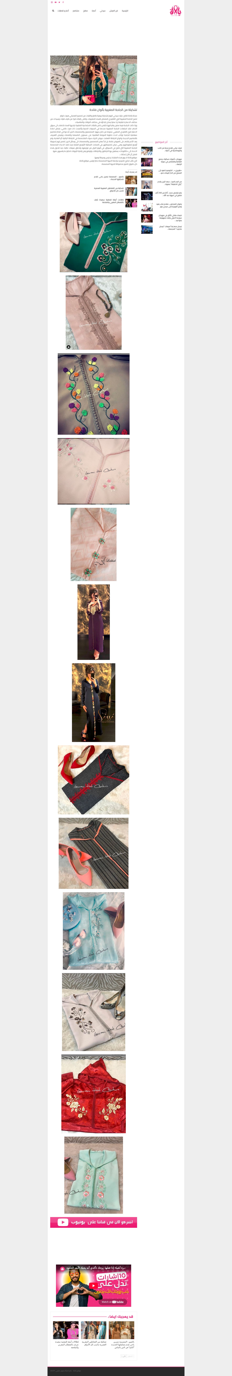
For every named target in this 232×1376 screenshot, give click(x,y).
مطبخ (85, 11)
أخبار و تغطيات (63, 11)
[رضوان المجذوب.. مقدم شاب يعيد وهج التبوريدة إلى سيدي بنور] (147, 207)
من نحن (180, 2)
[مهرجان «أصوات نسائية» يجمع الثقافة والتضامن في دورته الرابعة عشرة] (147, 162)
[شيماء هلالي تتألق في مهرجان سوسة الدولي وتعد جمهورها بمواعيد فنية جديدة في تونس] (147, 218)
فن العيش (113, 11)
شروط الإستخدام (156, 2)
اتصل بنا (164, 2)
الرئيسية (125, 11)
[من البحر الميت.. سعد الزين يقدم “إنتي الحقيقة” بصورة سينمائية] (147, 184)
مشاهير (76, 11)
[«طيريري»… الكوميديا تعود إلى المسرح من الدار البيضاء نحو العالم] (147, 173)
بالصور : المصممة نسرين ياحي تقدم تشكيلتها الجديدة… (109, 178)
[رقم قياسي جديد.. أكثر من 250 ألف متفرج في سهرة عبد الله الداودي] (147, 196)
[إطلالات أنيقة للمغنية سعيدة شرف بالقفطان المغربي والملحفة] (131, 203)
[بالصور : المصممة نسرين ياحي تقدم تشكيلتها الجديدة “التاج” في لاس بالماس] (131, 180)
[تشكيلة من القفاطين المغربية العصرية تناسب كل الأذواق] (131, 191)
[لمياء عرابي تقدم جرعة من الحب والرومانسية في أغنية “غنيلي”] (147, 151)
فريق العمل (172, 2)
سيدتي (102, 11)
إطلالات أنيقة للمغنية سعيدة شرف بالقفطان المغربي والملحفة (109, 201)
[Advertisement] (162, 96)
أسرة (94, 11)
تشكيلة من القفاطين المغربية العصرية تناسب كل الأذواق (109, 189)
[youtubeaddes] (93, 1222)
